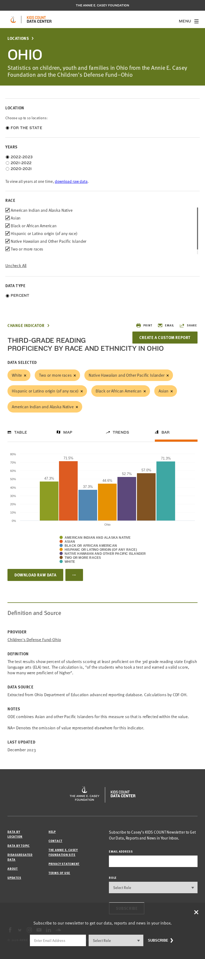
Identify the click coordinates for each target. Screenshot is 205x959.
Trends (121, 432)
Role (113, 878)
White (17, 375)
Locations (18, 38)
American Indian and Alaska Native (43, 406)
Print (147, 325)
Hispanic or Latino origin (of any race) (45, 391)
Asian (163, 391)
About (12, 868)
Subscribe (158, 940)
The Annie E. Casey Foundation (102, 5)
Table (20, 432)
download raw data (71, 181)
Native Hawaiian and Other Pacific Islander (126, 375)
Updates (14, 878)
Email (169, 325)
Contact (55, 841)
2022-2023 (22, 157)
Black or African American (118, 391)
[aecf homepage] (13, 19)
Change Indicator (26, 325)
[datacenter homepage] (39, 19)
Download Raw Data (35, 575)
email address (121, 851)
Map (68, 432)
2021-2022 (21, 162)
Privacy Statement (64, 864)
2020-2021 (21, 168)
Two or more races (55, 375)
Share (192, 325)
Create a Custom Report (165, 337)
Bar (165, 432)
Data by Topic (18, 846)
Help (52, 832)
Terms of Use (59, 873)
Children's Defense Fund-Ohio (34, 639)
